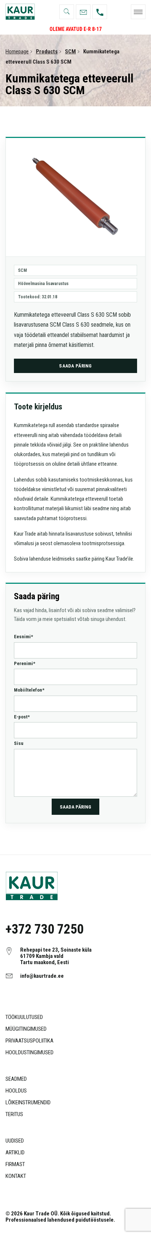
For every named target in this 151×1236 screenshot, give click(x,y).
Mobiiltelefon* (29, 690)
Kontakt (15, 1176)
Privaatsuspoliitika (29, 1040)
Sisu (18, 743)
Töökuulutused (24, 1017)
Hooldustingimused (29, 1052)
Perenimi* (24, 663)
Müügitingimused (26, 1029)
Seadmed (16, 1079)
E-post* (22, 717)
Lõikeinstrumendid (28, 1102)
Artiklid (15, 1152)
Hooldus (16, 1090)
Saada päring (75, 366)
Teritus (14, 1114)
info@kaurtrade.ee (42, 976)
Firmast (15, 1164)
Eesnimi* (23, 636)
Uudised (14, 1140)
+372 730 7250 (44, 929)
